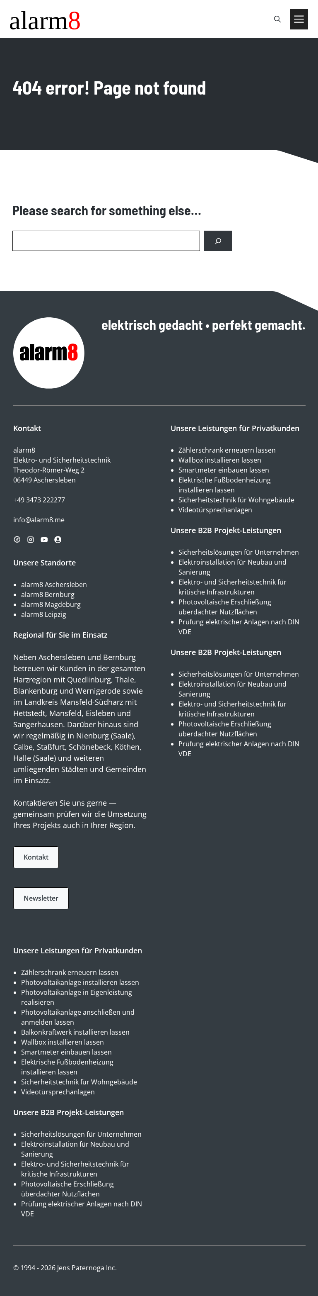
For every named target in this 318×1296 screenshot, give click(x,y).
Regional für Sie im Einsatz (60, 635)
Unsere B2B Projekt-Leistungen (226, 530)
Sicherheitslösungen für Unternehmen (238, 552)
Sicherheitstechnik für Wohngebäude (236, 499)
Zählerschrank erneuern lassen (227, 450)
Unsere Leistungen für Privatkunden (235, 428)
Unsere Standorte (44, 563)
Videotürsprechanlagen (215, 509)
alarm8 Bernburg (48, 594)
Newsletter (41, 898)
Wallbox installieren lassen (219, 460)
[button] (277, 19)
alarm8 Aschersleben (54, 584)
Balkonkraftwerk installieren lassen (75, 1032)
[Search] (218, 241)
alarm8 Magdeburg (51, 604)
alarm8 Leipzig (43, 614)
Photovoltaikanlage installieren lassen (80, 982)
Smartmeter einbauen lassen (223, 470)
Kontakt (36, 857)
